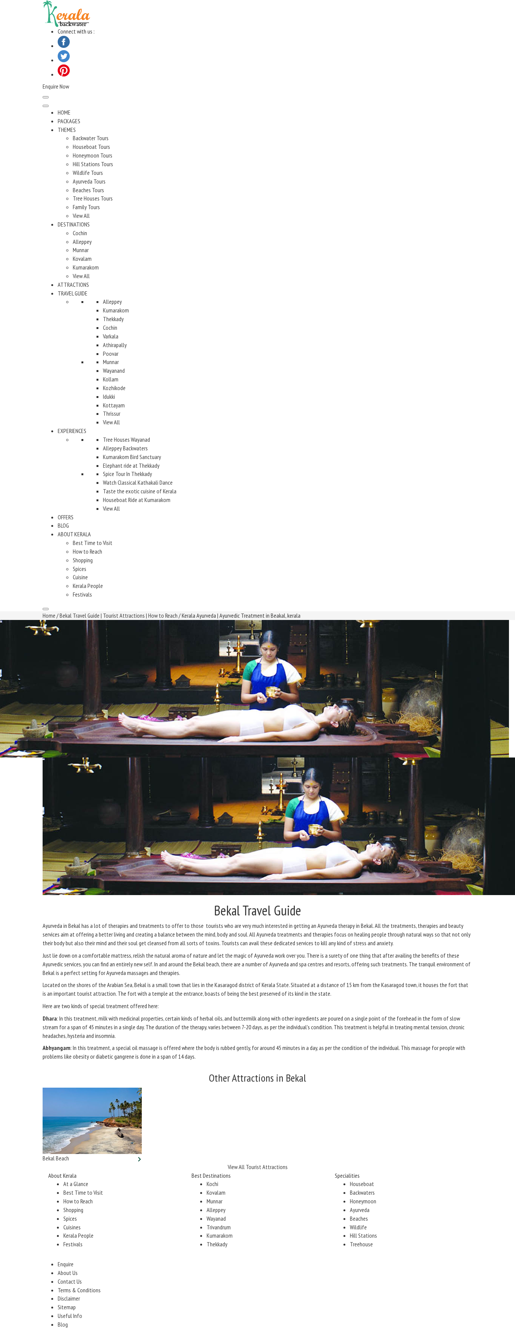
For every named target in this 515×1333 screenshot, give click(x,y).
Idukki (109, 396)
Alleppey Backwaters (125, 448)
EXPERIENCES (72, 431)
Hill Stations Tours (93, 164)
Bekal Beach (56, 1158)
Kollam (110, 379)
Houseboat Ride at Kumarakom (136, 500)
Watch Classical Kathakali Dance (138, 482)
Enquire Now (56, 86)
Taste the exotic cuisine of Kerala (139, 491)
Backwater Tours (91, 138)
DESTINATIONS (74, 224)
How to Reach (87, 551)
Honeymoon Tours (92, 155)
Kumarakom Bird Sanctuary (132, 457)
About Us (68, 1272)
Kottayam (114, 405)
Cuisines (72, 1227)
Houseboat (362, 1184)
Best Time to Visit (92, 542)
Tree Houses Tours (93, 198)
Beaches (359, 1218)
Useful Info (70, 1315)
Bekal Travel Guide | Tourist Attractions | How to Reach (119, 615)
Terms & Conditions (79, 1290)
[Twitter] (64, 60)
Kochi (212, 1184)
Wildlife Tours (88, 172)
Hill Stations (363, 1235)
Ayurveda (359, 1210)
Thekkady (113, 319)
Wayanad (216, 1218)
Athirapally (115, 345)
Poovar (110, 353)
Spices (79, 568)
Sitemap (67, 1307)
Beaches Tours (88, 190)
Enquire (66, 1264)
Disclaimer (69, 1298)
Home (49, 615)
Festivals (82, 594)
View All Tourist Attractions (258, 1167)
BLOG (63, 525)
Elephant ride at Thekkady (131, 465)
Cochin (80, 233)
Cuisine (80, 577)
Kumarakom (86, 267)
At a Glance (75, 1184)
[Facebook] (64, 45)
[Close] (46, 609)
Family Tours (86, 207)
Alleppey (82, 241)
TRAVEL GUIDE (72, 293)
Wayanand (114, 370)
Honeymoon (363, 1201)
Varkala (110, 336)
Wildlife (358, 1227)
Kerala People (88, 585)
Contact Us (70, 1281)
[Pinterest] (64, 74)
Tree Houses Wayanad (126, 439)
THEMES (67, 129)
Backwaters (362, 1192)
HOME (64, 112)
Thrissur (111, 413)
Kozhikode (114, 388)
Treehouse (361, 1244)
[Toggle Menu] (46, 106)
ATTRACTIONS (73, 284)
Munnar (81, 250)
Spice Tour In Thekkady (127, 473)
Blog (63, 1324)
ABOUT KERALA (74, 534)
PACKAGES (69, 121)
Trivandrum (219, 1227)
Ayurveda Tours (89, 181)
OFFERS (66, 517)
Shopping (83, 560)
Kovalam (82, 258)
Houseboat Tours (91, 146)
